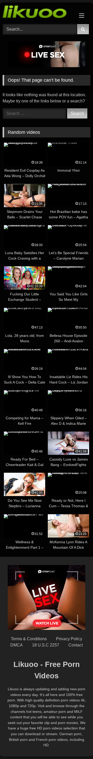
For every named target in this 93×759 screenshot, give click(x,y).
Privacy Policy (69, 639)
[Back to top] (77, 744)
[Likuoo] (38, 12)
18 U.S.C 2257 (45, 645)
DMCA (16, 645)
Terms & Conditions (29, 639)
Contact (75, 645)
